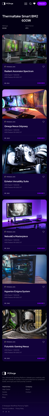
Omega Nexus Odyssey (16, 126)
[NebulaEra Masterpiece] (24, 214)
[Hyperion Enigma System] (24, 269)
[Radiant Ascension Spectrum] (24, 49)
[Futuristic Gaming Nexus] (24, 324)
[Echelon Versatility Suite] (24, 159)
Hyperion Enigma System (17, 291)
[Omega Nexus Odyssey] (24, 104)
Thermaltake (11, 16)
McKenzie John (11, 66)
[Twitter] (9, 411)
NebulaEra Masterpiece (16, 236)
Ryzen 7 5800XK (13, 75)
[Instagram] (6, 411)
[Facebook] (3, 411)
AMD (6, 75)
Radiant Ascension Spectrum (19, 71)
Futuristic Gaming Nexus (16, 346)
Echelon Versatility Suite (16, 181)
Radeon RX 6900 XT (15, 77)
